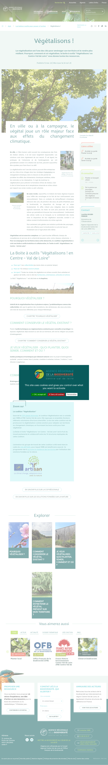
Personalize (71, 394)
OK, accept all (40, 394)
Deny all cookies (57, 394)
